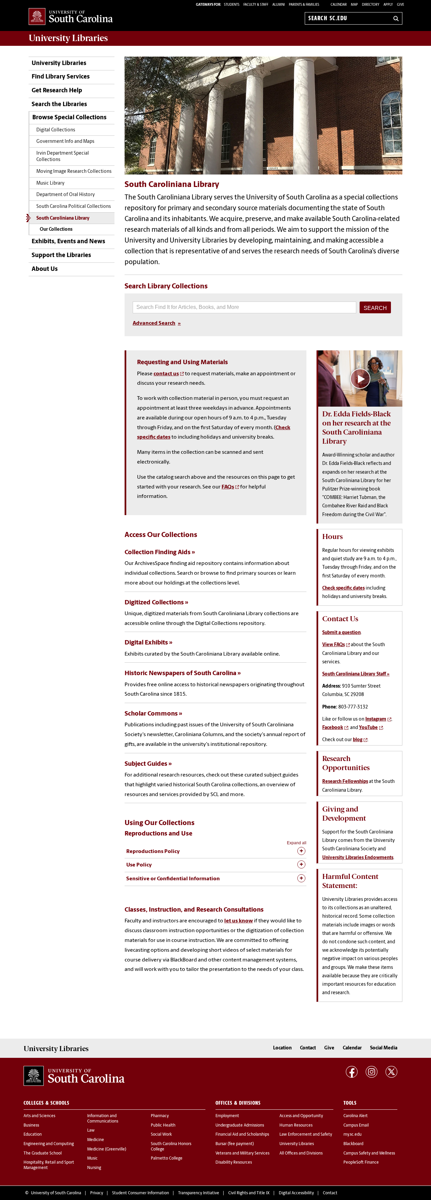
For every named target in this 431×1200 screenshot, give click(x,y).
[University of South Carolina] (74, 1076)
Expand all (296, 843)
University (68, 38)
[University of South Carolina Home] (71, 17)
